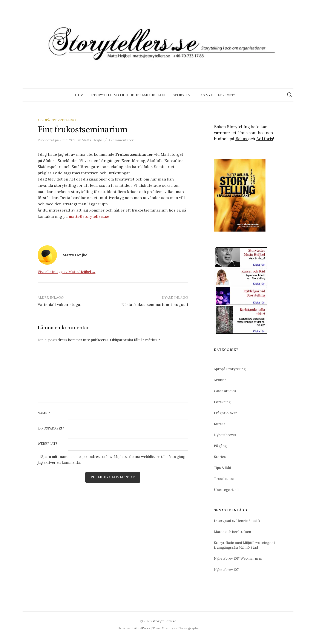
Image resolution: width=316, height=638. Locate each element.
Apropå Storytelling (57, 120)
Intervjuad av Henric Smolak (237, 520)
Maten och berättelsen (232, 531)
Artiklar (220, 380)
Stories (220, 456)
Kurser (219, 424)
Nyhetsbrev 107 (226, 569)
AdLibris (264, 139)
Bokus (241, 139)
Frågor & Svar (225, 413)
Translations (224, 478)
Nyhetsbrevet (225, 435)
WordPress (141, 628)
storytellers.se (164, 621)
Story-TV (181, 95)
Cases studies (225, 391)
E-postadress (51, 428)
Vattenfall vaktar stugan (60, 304)
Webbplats (47, 443)
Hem (79, 95)
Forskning (222, 402)
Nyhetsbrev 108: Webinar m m (238, 558)
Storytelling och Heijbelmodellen (128, 95)
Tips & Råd (222, 467)
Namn (44, 413)
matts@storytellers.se (89, 216)
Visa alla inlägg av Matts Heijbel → (66, 271)
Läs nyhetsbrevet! (216, 95)
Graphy (167, 628)
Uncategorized (226, 489)
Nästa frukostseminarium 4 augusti (154, 304)
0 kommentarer (121, 140)
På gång (220, 445)
